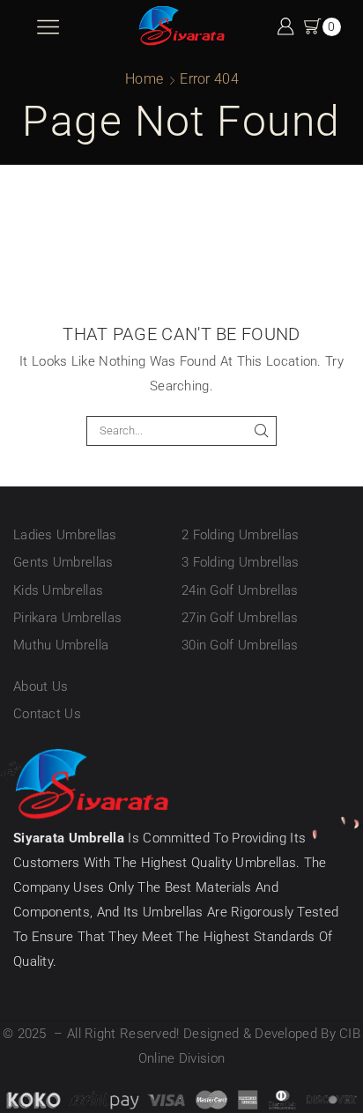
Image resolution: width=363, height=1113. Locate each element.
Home (144, 78)
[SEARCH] (261, 431)
